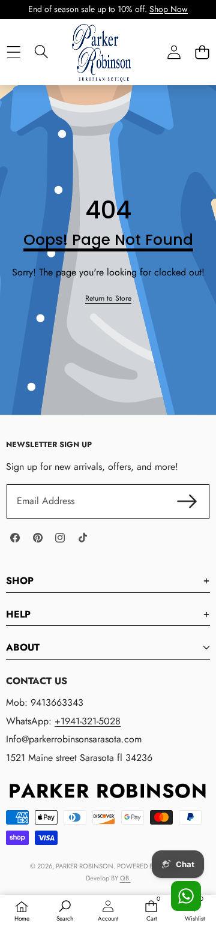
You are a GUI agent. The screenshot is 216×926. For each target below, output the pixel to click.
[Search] (41, 51)
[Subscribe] (187, 501)
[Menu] (13, 51)
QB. (125, 878)
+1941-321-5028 (88, 721)
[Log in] (173, 51)
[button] (201, 51)
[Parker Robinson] (107, 65)
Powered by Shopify (150, 866)
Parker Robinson (84, 866)
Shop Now (168, 9)
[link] (108, 298)
